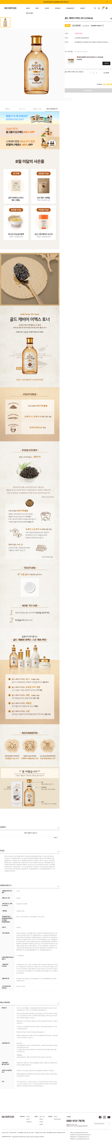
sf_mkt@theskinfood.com (83, 1136)
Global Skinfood (99, 1123)
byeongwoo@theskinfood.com (83, 1134)
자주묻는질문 (28, 1121)
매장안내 (41, 1119)
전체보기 (55, 837)
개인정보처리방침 (57, 1119)
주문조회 (28, 1116)
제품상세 (7, 109)
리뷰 (21, 109)
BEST (37, 8)
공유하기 (111, 19)
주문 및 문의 (22, 1116)
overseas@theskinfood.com (82, 1139)
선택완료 (106, 63)
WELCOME (29, 13)
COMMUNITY (70, 8)
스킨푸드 (36, 1116)
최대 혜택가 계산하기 (96, 26)
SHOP (28, 8)
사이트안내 (50, 1116)
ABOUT (82, 8)
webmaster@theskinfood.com (81, 1132)
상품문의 (37, 109)
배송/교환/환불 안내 (52, 109)
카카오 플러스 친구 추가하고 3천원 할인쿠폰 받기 (56, 2)
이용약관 (55, 1116)
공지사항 (41, 1121)
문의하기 (28, 1119)
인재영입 (41, 1124)
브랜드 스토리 (42, 1116)
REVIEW (57, 8)
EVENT (47, 8)
